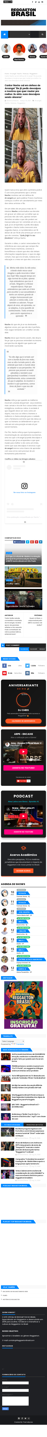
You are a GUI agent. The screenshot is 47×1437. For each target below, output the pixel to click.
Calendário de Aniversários (23, 721)
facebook (24, 649)
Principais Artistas (35, 1125)
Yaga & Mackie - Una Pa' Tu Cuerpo (20, 606)
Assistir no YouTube (23, 832)
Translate (20, 1044)
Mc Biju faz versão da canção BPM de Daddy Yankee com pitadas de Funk (27, 1086)
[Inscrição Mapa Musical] (23, 25)
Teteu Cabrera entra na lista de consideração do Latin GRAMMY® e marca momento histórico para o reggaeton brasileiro (29, 1174)
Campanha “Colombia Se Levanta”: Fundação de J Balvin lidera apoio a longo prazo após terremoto (30, 1161)
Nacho (19, 74)
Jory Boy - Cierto (13, 583)
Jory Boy (9, 580)
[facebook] (32, 2)
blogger (33, 649)
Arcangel (13, 74)
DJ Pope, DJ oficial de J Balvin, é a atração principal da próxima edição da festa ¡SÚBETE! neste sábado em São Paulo (23, 558)
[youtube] (39, 2)
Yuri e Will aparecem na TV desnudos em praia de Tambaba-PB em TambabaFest (28, 1077)
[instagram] (42, 2)
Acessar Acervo (23, 871)
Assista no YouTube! (23, 767)
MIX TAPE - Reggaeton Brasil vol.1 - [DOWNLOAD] (26, 1105)
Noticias (26, 74)
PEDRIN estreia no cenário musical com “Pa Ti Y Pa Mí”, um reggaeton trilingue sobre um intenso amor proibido (28, 1068)
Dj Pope (9, 553)
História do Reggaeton (11, 1299)
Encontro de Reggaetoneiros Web (15, 1291)
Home (7, 74)
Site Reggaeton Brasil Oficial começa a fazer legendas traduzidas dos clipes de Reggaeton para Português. (28, 1097)
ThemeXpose (28, 1422)
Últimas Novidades (12, 1125)
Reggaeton (33, 74)
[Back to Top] (28, 1418)
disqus (42, 649)
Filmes (5, 1295)
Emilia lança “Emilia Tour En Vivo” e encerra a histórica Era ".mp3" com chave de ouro (29, 1116)
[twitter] (35, 2)
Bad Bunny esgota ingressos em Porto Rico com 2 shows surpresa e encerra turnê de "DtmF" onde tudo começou (29, 1132)
